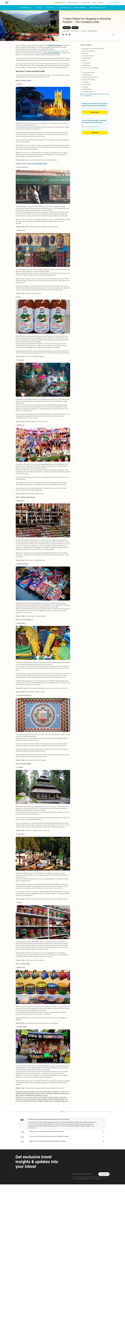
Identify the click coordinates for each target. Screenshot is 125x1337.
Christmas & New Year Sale (98, 8)
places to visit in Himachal (51, 53)
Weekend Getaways (80, 8)
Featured (75, 27)
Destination (67, 27)
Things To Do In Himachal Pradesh (36, 163)
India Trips (39, 8)
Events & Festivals (64, 8)
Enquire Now (95, 112)
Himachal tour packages (55, 45)
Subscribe (95, 132)
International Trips (25, 8)
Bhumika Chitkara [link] (92, 31)
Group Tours (50, 8)
